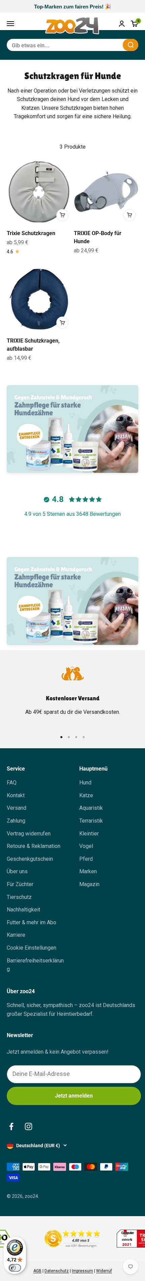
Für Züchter (20, 884)
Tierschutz (19, 897)
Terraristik (91, 821)
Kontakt (16, 795)
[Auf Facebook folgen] (11, 1126)
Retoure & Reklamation (33, 846)
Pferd (86, 859)
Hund (85, 782)
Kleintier (89, 833)
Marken (88, 871)
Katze (86, 795)
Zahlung (16, 821)
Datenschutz (57, 1271)
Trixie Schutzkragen (31, 233)
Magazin (89, 884)
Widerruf (104, 1271)
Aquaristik (91, 808)
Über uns (17, 871)
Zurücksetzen (101, 45)
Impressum (82, 1271)
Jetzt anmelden (74, 1095)
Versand (16, 808)
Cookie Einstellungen (31, 948)
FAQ (12, 782)
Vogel (86, 846)
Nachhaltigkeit (23, 909)
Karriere (16, 935)
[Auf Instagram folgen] (28, 1126)
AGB (37, 1271)
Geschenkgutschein (30, 859)
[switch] (15, 1268)
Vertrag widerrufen (29, 833)
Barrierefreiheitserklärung (35, 965)
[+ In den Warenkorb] (62, 215)
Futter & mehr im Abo (31, 922)
